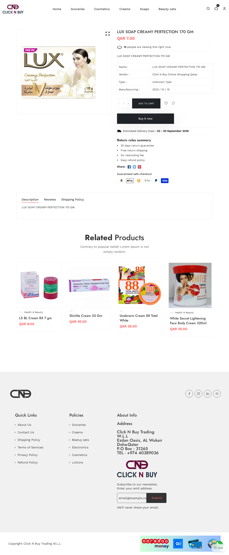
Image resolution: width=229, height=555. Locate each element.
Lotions (77, 462)
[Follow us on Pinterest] (139, 167)
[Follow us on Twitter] (134, 167)
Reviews (50, 199)
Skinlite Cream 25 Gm (85, 315)
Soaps (144, 9)
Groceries (78, 9)
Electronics (80, 447)
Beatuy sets (80, 440)
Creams (124, 9)
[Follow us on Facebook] (129, 167)
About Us (24, 424)
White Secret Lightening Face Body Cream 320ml (188, 321)
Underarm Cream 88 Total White (139, 318)
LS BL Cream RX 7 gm (35, 318)
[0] (216, 9)
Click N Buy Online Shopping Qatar (175, 74)
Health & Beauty (33, 312)
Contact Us (26, 432)
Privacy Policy (28, 455)
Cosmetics (102, 9)
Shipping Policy (72, 199)
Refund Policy (28, 462)
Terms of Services (30, 447)
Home (57, 9)
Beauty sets (167, 9)
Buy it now (145, 118)
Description (30, 199)
